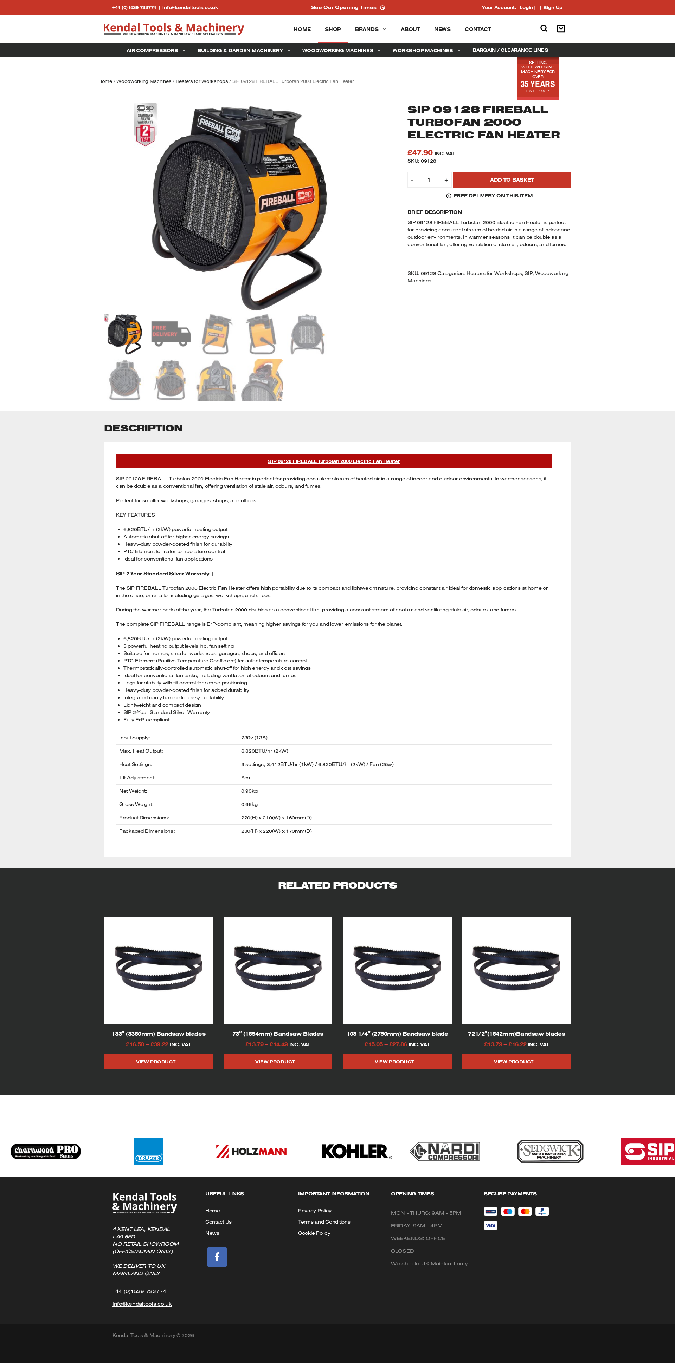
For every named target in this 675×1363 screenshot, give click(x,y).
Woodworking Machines (338, 50)
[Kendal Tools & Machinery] (174, 29)
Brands (366, 29)
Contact (478, 29)
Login (526, 7)
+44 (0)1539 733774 (137, 7)
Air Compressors (152, 50)
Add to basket (512, 180)
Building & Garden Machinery (240, 50)
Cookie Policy (314, 1233)
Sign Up (552, 7)
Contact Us (218, 1222)
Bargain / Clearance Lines (510, 50)
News (442, 29)
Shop (333, 29)
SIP (528, 273)
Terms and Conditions (324, 1222)
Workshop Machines (423, 50)
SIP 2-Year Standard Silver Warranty (166, 712)
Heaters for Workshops (202, 81)
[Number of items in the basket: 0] (562, 29)
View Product (155, 1061)
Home (302, 29)
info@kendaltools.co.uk (190, 7)
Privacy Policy (315, 1210)
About (410, 29)
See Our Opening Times (344, 7)
